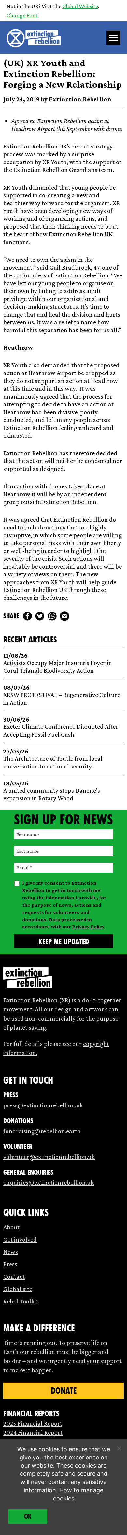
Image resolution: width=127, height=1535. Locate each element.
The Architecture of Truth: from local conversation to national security (53, 759)
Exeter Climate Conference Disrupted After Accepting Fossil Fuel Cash (60, 727)
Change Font (22, 15)
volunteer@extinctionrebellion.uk (49, 1156)
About (11, 1227)
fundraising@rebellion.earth (42, 1130)
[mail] (64, 616)
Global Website (80, 6)
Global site (17, 1288)
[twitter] (40, 616)
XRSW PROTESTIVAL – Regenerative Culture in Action (61, 695)
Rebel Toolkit (20, 1301)
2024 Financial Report (33, 1432)
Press (10, 1264)
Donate (64, 1391)
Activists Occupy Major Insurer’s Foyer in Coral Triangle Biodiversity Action (57, 663)
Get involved (20, 1239)
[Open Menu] (113, 38)
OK (28, 1516)
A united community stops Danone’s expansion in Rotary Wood (51, 791)
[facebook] (27, 616)
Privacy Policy (88, 926)
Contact (14, 1276)
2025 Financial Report (32, 1423)
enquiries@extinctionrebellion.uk (48, 1182)
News (10, 1251)
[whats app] (52, 616)
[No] (119, 1448)
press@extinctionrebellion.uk (43, 1105)
